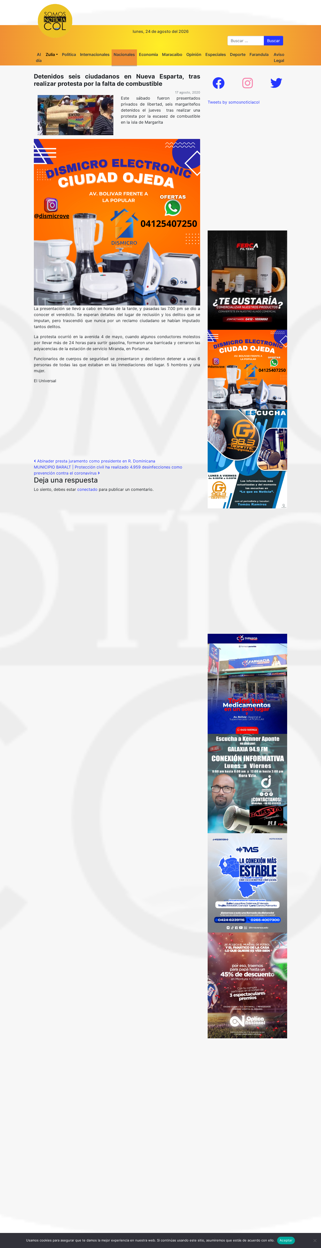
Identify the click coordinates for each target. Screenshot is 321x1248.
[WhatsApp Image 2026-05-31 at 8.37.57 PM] (247, 984)
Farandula (259, 54)
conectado (87, 489)
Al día (39, 57)
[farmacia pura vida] (247, 683)
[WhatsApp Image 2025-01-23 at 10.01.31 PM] (247, 279)
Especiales (215, 54)
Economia (148, 54)
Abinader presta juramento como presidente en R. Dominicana (95, 460)
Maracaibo (172, 54)
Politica (69, 54)
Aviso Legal (279, 57)
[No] (314, 1240)
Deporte (238, 54)
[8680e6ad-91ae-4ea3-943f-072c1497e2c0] (247, 458)
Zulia (50, 54)
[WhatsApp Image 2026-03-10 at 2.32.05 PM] (247, 882)
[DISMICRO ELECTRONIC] (117, 221)
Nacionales (124, 54)
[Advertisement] (117, 423)
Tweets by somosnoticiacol (234, 102)
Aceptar (286, 1240)
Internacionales (95, 54)
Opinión (193, 54)
